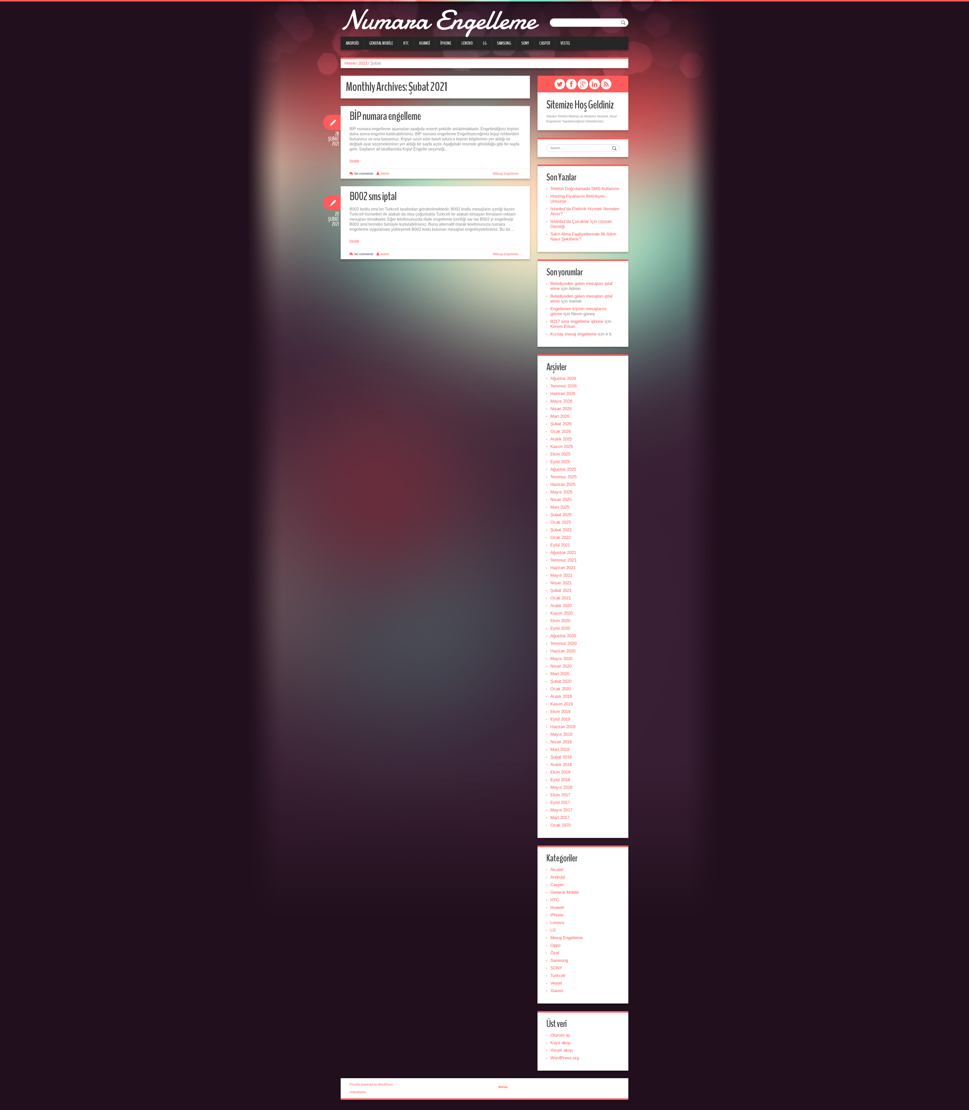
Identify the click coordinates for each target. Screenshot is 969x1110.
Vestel (565, 43)
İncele (354, 160)
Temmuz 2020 (563, 643)
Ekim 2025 (560, 454)
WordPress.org (564, 1057)
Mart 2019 (559, 749)
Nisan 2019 (561, 741)
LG (485, 43)
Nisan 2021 (561, 582)
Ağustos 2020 (563, 635)
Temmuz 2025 (563, 476)
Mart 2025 (559, 507)
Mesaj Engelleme (507, 173)
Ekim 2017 (560, 794)
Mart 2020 (559, 673)
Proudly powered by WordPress (371, 1084)
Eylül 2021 (560, 545)
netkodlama (357, 1092)
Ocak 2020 (560, 688)
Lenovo (467, 43)
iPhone (445, 43)
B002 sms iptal (372, 196)
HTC (406, 43)
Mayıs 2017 (561, 810)
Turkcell (557, 975)
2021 (362, 63)
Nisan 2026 (561, 408)
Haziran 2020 (562, 651)
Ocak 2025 (560, 522)
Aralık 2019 (561, 696)
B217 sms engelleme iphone (576, 321)
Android (352, 43)
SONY (525, 43)
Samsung (504, 43)
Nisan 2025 (561, 499)
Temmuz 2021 (563, 560)
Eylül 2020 (560, 628)
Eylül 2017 (560, 802)
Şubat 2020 (561, 681)
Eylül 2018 (560, 779)
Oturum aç (560, 1035)
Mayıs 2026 (561, 401)
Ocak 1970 (560, 825)
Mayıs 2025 (561, 492)
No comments (363, 173)
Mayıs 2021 (561, 575)
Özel (554, 952)
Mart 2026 (559, 416)
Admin (385, 173)
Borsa (503, 1087)
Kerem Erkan (562, 326)
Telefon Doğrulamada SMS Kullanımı (584, 188)
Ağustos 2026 (563, 378)
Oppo (555, 945)
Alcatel (556, 869)
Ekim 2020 (560, 620)
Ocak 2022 (560, 537)
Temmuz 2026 (563, 386)
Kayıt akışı (560, 1042)
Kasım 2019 (561, 704)
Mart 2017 (559, 817)
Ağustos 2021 (563, 552)
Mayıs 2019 (561, 734)
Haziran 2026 (562, 393)
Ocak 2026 (560, 431)
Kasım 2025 (561, 446)
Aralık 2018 (561, 764)
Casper (544, 43)
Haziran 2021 (562, 567)
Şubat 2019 (561, 757)
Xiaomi (556, 990)
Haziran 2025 (562, 484)
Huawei (424, 43)
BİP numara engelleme (385, 116)
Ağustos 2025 (563, 469)
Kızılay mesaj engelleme (573, 334)
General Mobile (381, 43)
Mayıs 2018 (561, 787)
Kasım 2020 (561, 613)
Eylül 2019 (560, 719)
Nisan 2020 (561, 666)
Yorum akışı (561, 1050)
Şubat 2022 (561, 529)
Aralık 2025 (561, 439)
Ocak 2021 (560, 598)
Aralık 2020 (561, 605)
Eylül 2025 (560, 461)
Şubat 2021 (561, 590)
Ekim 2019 (560, 711)
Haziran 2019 (562, 726)
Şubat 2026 (561, 423)
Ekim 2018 (560, 772)
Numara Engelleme (438, 20)
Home (350, 63)
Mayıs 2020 (561, 658)
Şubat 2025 (561, 514)
